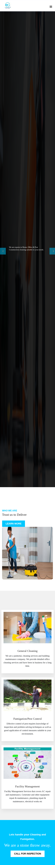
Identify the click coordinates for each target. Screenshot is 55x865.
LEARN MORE (13, 523)
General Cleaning (27, 650)
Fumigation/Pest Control (27, 718)
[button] (4, 249)
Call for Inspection (27, 853)
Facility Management (27, 786)
